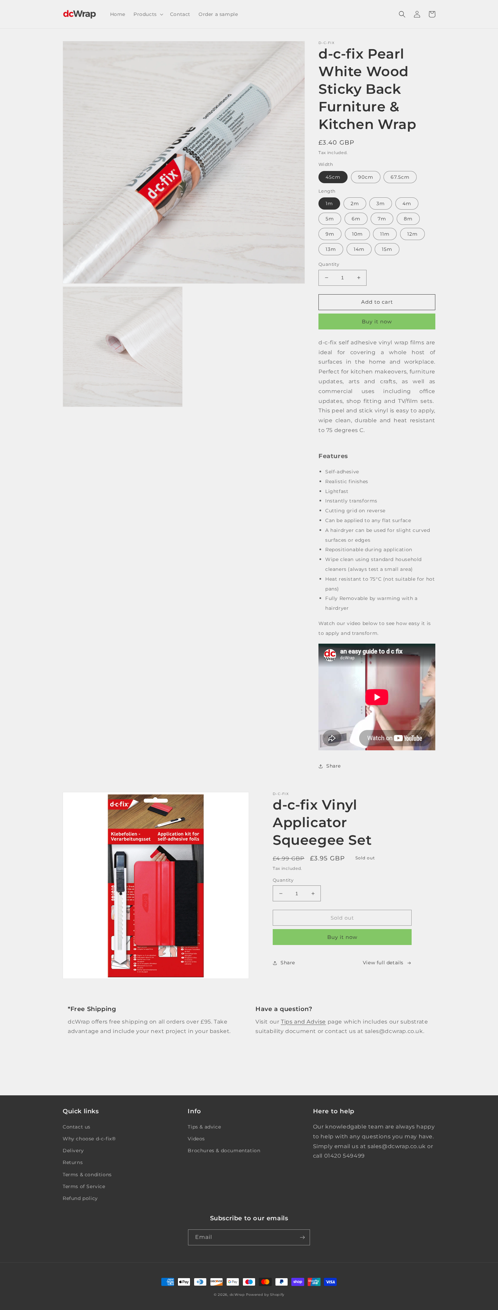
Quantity (328, 264)
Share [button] (333, 766)
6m (356, 219)
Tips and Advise (303, 1021)
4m (406, 203)
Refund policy (80, 1198)
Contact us (76, 1127)
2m (355, 203)
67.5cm (400, 177)
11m (385, 234)
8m (408, 219)
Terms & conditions (87, 1175)
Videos (196, 1139)
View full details (383, 963)
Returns (73, 1162)
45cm (333, 177)
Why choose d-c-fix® (89, 1139)
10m (357, 234)
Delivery (73, 1150)
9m (330, 234)
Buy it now (377, 321)
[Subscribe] (302, 1237)
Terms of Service (84, 1186)
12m (412, 234)
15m (387, 249)
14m (359, 249)
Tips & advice (204, 1127)
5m (330, 219)
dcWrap (237, 1294)
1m (329, 203)
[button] (147, 14)
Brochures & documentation (224, 1150)
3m (380, 203)
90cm (365, 177)
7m (382, 219)
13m (331, 249)
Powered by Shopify (265, 1294)
